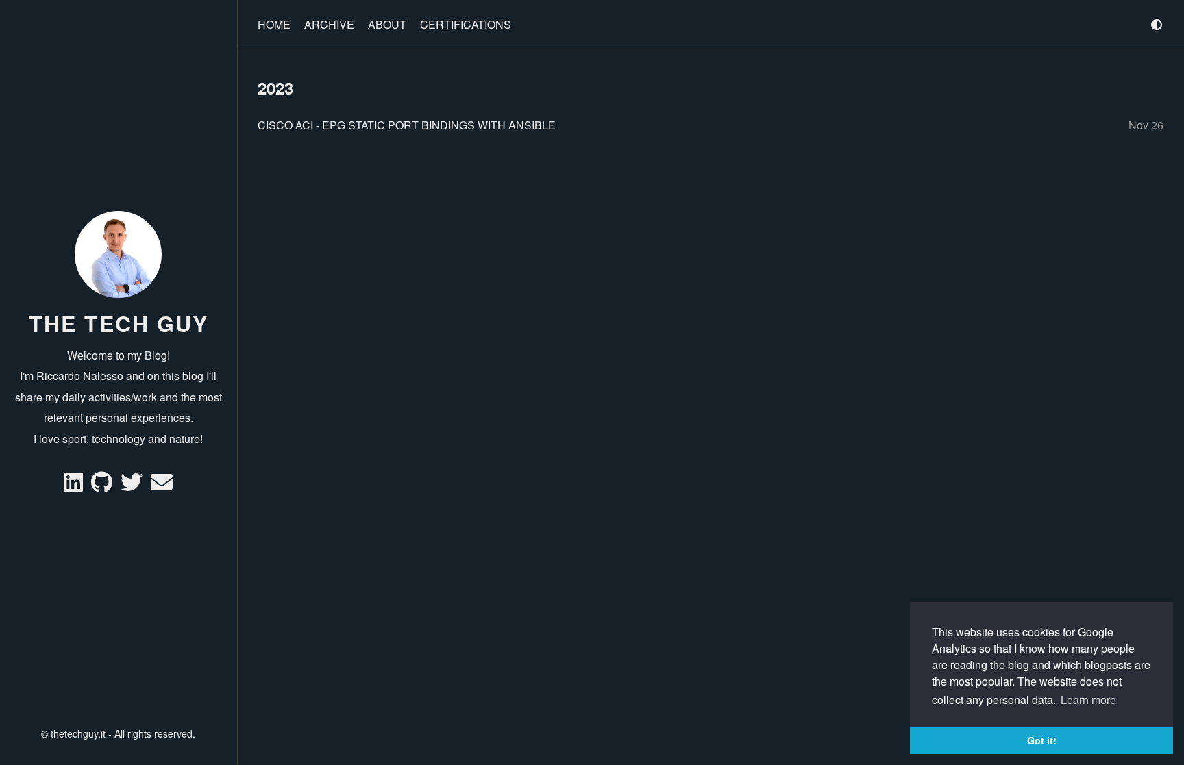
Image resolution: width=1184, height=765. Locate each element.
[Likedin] (75, 486)
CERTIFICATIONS (465, 24)
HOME (274, 24)
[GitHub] (103, 486)
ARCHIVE (329, 24)
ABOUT (387, 24)
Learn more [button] (1088, 699)
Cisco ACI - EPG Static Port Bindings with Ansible (407, 125)
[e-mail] (162, 486)
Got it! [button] (1042, 740)
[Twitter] (133, 486)
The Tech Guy (118, 323)
